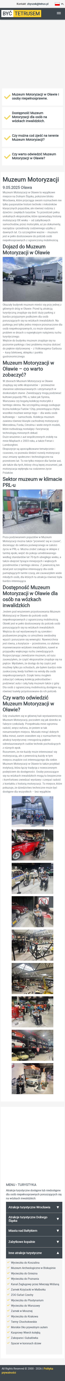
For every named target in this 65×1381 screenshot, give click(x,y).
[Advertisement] (32, 54)
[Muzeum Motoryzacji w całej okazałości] (32, 994)
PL (62, 4)
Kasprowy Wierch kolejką (25, 1332)
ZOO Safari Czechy (22, 1294)
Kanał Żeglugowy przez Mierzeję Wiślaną (35, 1284)
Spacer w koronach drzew (26, 1343)
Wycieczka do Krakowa (24, 1316)
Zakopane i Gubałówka (24, 1337)
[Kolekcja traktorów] (32, 1027)
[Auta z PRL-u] (32, 893)
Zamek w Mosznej (21, 1311)
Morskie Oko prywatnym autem (29, 1327)
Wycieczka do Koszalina (25, 1262)
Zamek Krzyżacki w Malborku (28, 1289)
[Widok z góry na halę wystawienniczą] (32, 960)
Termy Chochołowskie (24, 1321)
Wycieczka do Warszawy (25, 1305)
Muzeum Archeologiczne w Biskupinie (33, 1268)
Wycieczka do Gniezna (24, 1273)
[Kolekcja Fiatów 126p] (32, 1060)
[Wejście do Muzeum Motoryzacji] (32, 827)
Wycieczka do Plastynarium (27, 1300)
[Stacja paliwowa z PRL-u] (32, 1094)
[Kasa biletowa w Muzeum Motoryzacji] (32, 860)
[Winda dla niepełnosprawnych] (32, 927)
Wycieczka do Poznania (25, 1278)
